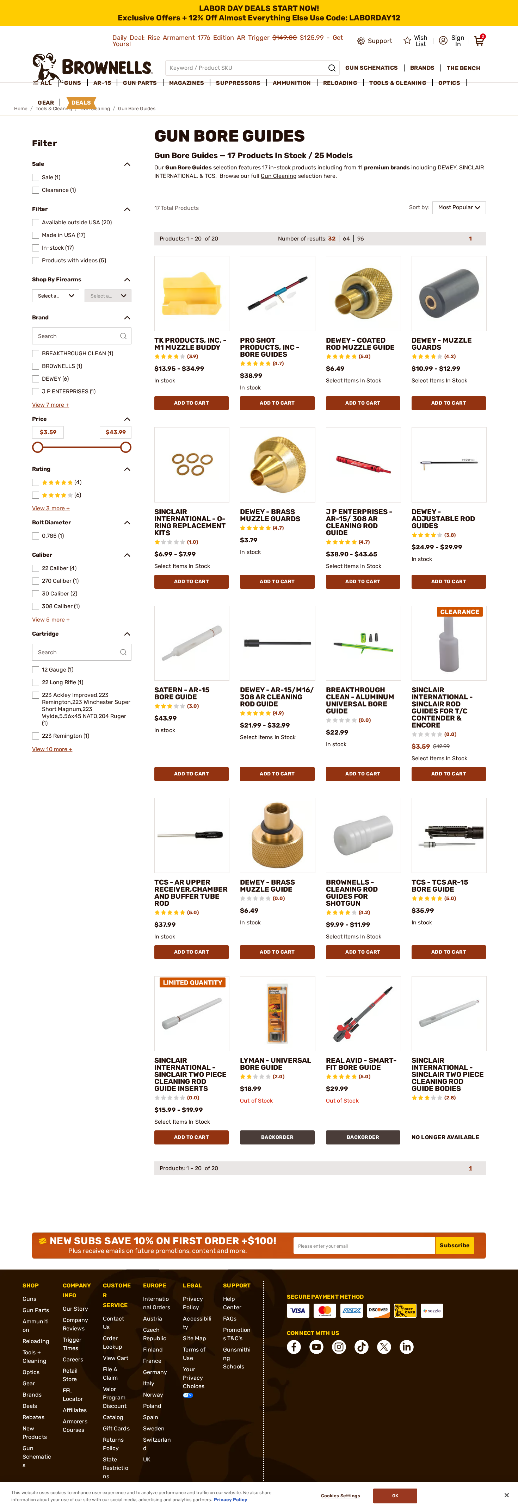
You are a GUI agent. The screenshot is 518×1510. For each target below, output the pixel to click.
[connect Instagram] (339, 1347)
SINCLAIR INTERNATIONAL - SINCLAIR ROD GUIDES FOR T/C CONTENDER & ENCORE (442, 707)
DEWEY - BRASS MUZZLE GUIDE (267, 886)
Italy (149, 1383)
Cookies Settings (340, 1496)
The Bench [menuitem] (464, 68)
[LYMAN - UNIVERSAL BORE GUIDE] (277, 1013)
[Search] (332, 68)
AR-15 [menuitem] (102, 83)
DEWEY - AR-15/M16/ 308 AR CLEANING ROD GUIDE (277, 696)
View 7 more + (50, 404)
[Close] (506, 1495)
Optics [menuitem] (449, 83)
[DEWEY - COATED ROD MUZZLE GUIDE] (363, 293)
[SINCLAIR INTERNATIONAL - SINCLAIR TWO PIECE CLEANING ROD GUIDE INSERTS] (191, 1013)
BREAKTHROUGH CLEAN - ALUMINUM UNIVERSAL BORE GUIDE (360, 700)
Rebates (33, 1417)
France (152, 1361)
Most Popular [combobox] (455, 207)
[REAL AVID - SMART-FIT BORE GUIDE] (363, 1013)
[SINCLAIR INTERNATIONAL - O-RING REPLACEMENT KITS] (191, 464)
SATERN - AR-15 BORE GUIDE (182, 693)
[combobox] (55, 295)
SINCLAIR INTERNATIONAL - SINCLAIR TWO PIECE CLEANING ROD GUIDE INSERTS (190, 1074)
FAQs (229, 1318)
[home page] (93, 68)
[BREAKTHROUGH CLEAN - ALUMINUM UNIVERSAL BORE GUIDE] (363, 643)
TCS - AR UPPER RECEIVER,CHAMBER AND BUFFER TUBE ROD (191, 893)
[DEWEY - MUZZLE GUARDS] (449, 293)
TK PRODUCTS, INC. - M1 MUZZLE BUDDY (190, 344)
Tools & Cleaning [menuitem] (397, 83)
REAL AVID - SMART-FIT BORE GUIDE (361, 1064)
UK (146, 1459)
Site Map (194, 1338)
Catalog (113, 1417)
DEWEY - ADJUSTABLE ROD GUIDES (443, 518)
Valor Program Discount (115, 1397)
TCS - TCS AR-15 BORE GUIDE (440, 886)
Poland (152, 1406)
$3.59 (48, 432)
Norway (153, 1394)
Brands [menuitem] (422, 67)
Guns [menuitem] (72, 83)
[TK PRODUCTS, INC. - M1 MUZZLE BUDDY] (191, 293)
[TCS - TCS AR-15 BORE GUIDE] (449, 835)
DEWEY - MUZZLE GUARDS (442, 344)
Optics (31, 1372)
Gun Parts (36, 1310)
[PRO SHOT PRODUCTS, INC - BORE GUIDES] (277, 293)
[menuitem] (45, 83)
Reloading (36, 1341)
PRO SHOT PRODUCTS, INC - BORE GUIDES (270, 347)
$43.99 (116, 432)
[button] (451, 41)
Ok (395, 1496)
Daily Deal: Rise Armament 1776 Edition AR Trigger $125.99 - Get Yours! (227, 41)
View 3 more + (51, 508)
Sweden (154, 1428)
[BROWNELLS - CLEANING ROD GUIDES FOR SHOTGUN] (363, 835)
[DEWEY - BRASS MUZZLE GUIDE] (277, 835)
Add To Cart (191, 403)
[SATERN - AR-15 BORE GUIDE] (191, 643)
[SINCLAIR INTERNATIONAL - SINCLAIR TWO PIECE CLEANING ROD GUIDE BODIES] (449, 1013)
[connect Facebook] (294, 1347)
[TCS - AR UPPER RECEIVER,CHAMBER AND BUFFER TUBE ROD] (191, 835)
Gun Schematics (37, 1456)
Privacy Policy (230, 1499)
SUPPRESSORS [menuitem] (238, 83)
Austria (152, 1318)
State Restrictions (115, 1468)
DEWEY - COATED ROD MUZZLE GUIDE (360, 344)
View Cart (116, 1358)
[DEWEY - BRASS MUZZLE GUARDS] (277, 464)
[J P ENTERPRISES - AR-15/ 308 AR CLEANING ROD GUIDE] (363, 464)
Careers (73, 1359)
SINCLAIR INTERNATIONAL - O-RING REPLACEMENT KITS (190, 522)
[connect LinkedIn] (407, 1347)
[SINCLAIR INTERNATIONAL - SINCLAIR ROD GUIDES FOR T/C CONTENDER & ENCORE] (449, 643)
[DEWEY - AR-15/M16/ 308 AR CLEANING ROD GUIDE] (277, 643)
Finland (153, 1349)
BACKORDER (277, 1137)
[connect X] (384, 1347)
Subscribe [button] (455, 1245)
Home (20, 109)
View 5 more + (51, 619)
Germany (155, 1372)
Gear (29, 1383)
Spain (151, 1417)
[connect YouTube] (316, 1347)
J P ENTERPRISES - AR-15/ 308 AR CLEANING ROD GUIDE (359, 522)
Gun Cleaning (279, 176)
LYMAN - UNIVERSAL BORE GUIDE (275, 1064)
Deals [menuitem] (81, 102)
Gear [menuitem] (46, 102)
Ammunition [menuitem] (292, 83)
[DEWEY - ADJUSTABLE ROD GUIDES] (449, 464)
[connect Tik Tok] (361, 1347)
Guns (29, 1299)
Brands (32, 1394)
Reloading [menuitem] (340, 83)
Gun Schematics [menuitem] (371, 67)
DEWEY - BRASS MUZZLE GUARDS (270, 515)
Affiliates (75, 1410)
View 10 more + (52, 749)
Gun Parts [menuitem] (140, 83)
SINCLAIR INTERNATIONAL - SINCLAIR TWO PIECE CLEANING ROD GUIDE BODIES (448, 1074)
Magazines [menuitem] (186, 83)
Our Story (75, 1308)
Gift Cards (116, 1428)
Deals (30, 1406)
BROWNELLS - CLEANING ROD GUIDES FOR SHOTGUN (352, 893)
